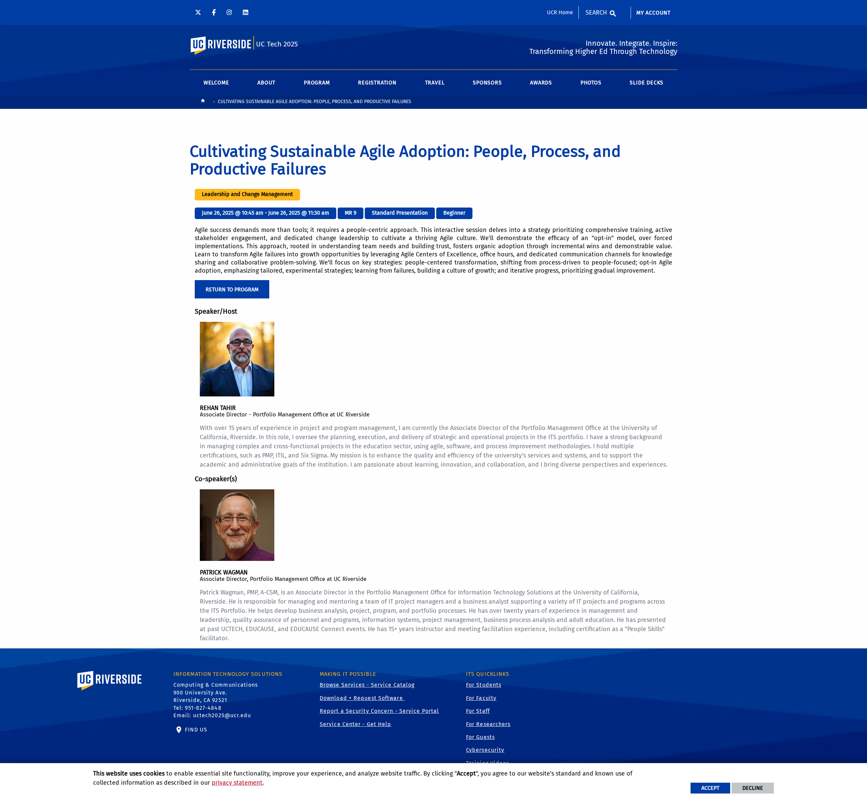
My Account (653, 12)
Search (596, 12)
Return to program (232, 289)
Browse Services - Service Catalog (367, 685)
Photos (590, 82)
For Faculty (481, 698)
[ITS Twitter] (198, 12)
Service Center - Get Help (356, 724)
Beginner (454, 213)
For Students (483, 685)
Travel (435, 82)
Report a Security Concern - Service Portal (379, 711)
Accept (710, 788)
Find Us (195, 729)
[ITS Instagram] (229, 12)
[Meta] (214, 12)
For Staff (478, 711)
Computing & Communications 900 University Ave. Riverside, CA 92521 (215, 692)
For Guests (480, 737)
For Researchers (488, 724)
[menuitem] (653, 16)
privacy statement (237, 782)
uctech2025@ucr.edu (222, 715)
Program (317, 82)
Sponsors (487, 82)
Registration (377, 82)
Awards (541, 82)
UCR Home (560, 12)
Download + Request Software (362, 698)
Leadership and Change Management (247, 194)
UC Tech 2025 (277, 44)
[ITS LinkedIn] (245, 12)
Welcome (216, 82)
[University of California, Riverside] (110, 690)
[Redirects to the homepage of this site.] (203, 102)
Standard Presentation (400, 213)
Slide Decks (646, 82)
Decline (752, 788)
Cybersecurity (485, 750)
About (266, 82)
